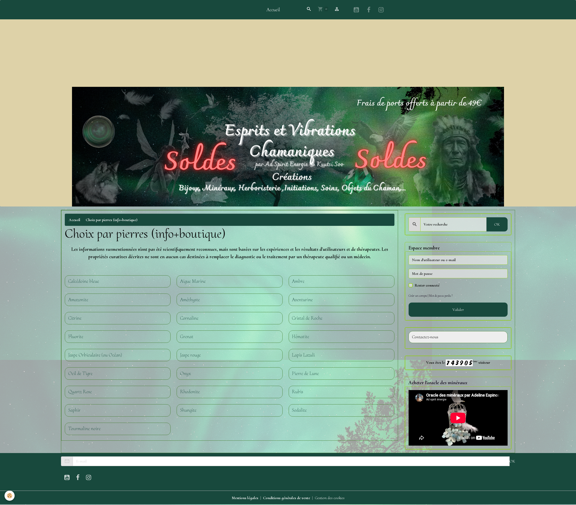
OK (497, 224)
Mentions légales (245, 497)
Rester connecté (427, 285)
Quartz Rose (80, 392)
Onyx (185, 373)
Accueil (273, 10)
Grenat (186, 336)
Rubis (297, 392)
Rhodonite (190, 392)
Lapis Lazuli (303, 355)
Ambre (298, 281)
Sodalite (299, 410)
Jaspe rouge (190, 355)
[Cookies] (9, 496)
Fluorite (75, 336)
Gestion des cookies (329, 497)
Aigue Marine (193, 281)
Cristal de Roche (307, 318)
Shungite (188, 410)
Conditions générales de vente (286, 497)
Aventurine (302, 300)
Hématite (300, 336)
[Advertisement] (288, 53)
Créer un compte (418, 296)
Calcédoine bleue (83, 281)
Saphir (74, 410)
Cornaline (189, 318)
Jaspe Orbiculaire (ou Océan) (95, 355)
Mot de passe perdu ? (440, 296)
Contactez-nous (425, 337)
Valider (458, 309)
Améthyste (190, 300)
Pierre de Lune (305, 373)
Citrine (74, 318)
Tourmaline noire (84, 428)
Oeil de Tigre (80, 373)
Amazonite (78, 300)
